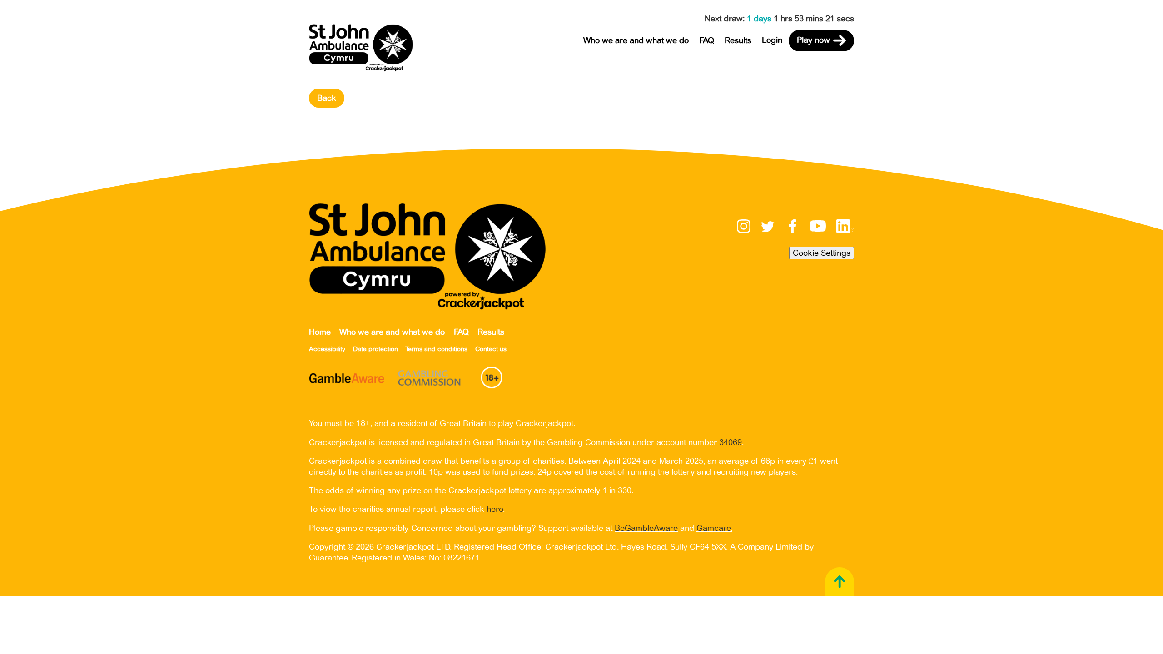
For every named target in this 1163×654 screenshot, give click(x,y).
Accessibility (327, 349)
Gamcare (713, 528)
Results (738, 40)
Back (326, 98)
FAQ (706, 40)
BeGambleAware (646, 528)
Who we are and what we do (636, 40)
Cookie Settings (821, 253)
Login (772, 40)
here (495, 509)
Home (320, 332)
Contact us (491, 349)
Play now (813, 40)
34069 (730, 442)
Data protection (375, 349)
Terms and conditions (436, 349)
